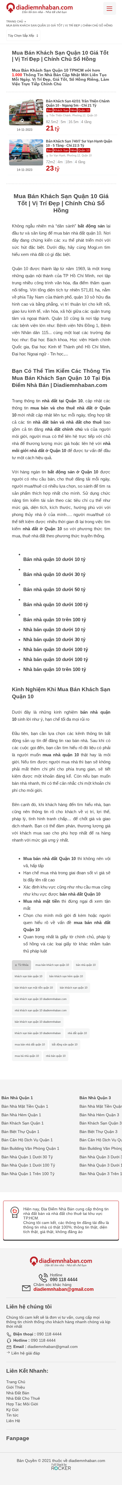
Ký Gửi (12, 1409)
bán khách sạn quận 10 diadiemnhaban (38, 1021)
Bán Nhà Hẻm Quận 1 (21, 1115)
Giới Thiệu (15, 1387)
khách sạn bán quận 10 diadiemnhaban (38, 1033)
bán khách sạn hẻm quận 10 (66, 976)
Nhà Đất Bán (17, 1393)
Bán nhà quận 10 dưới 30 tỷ (54, 574)
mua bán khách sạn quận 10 (52, 965)
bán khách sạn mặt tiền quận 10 (34, 987)
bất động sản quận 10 (64, 1044)
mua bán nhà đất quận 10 (30, 1044)
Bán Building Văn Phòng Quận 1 (30, 1148)
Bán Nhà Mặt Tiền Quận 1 (24, 1106)
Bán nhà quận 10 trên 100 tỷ (54, 619)
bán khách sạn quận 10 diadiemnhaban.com (41, 999)
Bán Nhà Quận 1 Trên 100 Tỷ (27, 1173)
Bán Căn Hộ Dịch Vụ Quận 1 (27, 1140)
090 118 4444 (63, 1279)
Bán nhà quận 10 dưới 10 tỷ (54, 559)
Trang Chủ (14, 21)
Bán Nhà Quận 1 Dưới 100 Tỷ (28, 1165)
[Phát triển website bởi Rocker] (61, 1461)
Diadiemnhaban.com (80, 385)
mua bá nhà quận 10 (27, 1056)
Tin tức (12, 1415)
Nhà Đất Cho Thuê (23, 1398)
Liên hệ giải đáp (25, 1353)
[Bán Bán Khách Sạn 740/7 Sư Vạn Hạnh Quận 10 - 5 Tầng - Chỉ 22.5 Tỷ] (26, 152)
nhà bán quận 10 (56, 1056)
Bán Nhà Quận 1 (17, 1097)
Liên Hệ (13, 1420)
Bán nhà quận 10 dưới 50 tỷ (54, 589)
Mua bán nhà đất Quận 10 (49, 858)
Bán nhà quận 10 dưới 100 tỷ (55, 604)
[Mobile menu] (109, 8)
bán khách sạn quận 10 (73, 987)
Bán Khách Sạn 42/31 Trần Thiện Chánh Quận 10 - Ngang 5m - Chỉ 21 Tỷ (78, 103)
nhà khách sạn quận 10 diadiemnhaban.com (41, 1010)
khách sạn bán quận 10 (28, 976)
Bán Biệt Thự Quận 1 (20, 1131)
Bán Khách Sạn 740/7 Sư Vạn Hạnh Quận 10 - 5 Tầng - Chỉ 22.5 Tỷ (79, 143)
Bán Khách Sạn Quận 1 (22, 1123)
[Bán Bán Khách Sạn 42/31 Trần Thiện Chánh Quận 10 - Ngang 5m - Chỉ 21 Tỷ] (26, 112)
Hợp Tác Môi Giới (22, 1404)
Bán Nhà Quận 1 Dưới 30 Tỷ (27, 1157)
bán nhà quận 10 (86, 965)
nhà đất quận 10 (77, 1033)
